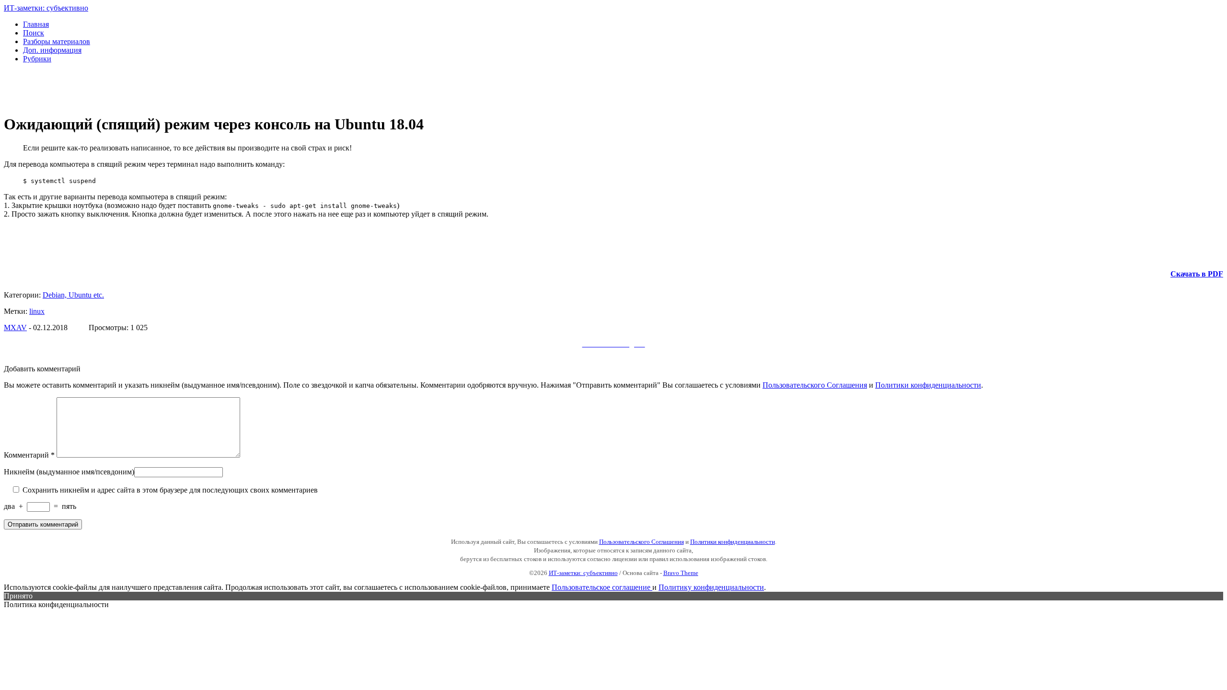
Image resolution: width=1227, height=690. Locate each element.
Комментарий (29, 455)
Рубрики (37, 59)
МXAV (15, 327)
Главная (36, 24)
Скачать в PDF (1196, 274)
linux (37, 311)
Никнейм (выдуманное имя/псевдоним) (69, 472)
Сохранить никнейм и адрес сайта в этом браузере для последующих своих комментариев (169, 490)
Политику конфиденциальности (711, 587)
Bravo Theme (680, 572)
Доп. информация (52, 50)
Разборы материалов (56, 41)
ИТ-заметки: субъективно (46, 8)
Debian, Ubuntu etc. (73, 295)
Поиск (33, 33)
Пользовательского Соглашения (815, 385)
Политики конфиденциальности (928, 385)
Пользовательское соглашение (602, 587)
